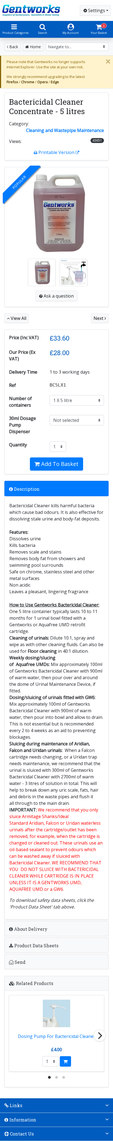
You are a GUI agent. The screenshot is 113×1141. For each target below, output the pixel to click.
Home (35, 46)
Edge (55, 81)
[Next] (100, 1035)
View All (18, 318)
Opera (42, 81)
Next (99, 318)
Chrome (27, 81)
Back (13, 46)
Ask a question (58, 296)
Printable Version (56, 152)
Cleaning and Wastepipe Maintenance (65, 130)
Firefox (12, 81)
